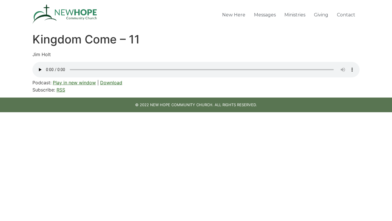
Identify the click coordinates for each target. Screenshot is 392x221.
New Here (233, 15)
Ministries (294, 15)
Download (111, 82)
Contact (346, 15)
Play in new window (74, 82)
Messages (265, 15)
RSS (61, 90)
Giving (321, 15)
